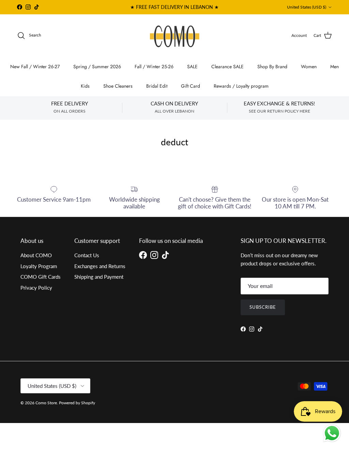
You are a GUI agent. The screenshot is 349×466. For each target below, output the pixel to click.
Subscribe (262, 307)
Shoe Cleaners (118, 86)
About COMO (36, 255)
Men (334, 66)
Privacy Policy (36, 288)
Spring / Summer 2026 (97, 66)
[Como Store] (175, 35)
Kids (85, 86)
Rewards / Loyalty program (241, 86)
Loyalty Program (38, 266)
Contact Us (86, 255)
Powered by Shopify (77, 402)
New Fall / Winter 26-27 (35, 66)
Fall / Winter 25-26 (154, 66)
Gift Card (190, 86)
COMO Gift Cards (40, 277)
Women (309, 66)
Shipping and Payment (98, 277)
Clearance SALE (227, 66)
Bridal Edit (156, 86)
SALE (192, 66)
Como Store (46, 402)
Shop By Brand (272, 66)
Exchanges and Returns (99, 266)
